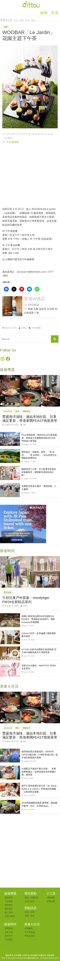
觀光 (27, 897)
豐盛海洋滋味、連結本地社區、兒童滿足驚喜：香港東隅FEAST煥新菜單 (29, 419)
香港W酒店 (34, 298)
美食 (32, 901)
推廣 (28, 20)
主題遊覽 (9, 901)
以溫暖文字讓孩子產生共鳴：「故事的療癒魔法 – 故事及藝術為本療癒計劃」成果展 (39, 771)
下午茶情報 (12, 142)
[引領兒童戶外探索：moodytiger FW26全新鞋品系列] (30, 557)
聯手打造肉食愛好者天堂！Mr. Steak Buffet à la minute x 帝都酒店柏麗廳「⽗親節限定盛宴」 (39, 788)
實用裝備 (7, 592)
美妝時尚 (9, 935)
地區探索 (9, 897)
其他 (16, 20)
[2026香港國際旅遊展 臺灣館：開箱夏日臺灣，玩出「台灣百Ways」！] (10, 801)
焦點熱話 (9, 908)
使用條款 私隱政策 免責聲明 (42, 955)
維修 (33, 20)
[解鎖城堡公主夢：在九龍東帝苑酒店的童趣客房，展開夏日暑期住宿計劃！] (10, 467)
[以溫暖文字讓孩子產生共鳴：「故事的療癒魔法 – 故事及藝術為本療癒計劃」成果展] (10, 767)
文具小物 (9, 932)
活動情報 (51, 897)
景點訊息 (6, 20)
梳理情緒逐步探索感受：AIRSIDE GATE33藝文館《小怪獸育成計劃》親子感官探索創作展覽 (40, 754)
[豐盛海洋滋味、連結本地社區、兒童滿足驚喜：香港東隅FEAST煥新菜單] (30, 376)
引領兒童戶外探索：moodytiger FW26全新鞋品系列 (25, 600)
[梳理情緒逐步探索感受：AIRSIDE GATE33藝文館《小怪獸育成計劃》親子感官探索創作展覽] (10, 750)
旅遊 (44, 13)
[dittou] (31, 2)
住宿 (27, 901)
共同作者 (26, 955)
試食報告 (29, 928)
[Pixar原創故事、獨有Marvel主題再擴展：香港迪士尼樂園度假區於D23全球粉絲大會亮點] (10, 433)
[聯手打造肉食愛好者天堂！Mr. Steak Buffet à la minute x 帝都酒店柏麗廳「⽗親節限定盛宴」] (10, 784)
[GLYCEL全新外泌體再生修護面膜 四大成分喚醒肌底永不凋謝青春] (10, 648)
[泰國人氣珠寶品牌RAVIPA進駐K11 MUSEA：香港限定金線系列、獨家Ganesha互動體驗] (10, 614)
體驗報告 (26, 411)
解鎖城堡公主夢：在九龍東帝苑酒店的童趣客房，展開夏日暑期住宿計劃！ (39, 472)
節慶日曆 (51, 901)
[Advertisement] (30, 176)
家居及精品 (30, 935)
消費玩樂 (34, 897)
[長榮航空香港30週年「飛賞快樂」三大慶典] (10, 484)
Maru (25, 605)
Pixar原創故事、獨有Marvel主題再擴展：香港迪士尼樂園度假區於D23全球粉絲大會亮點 (39, 438)
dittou (24, 328)
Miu (24, 424)
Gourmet (8, 411)
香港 (17, 411)
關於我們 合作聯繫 (14, 955)
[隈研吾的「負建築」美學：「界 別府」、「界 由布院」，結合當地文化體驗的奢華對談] (10, 450)
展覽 (22, 20)
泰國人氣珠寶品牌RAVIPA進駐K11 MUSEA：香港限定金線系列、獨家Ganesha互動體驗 (38, 619)
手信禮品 (9, 939)
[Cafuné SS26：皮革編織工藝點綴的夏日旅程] (10, 631)
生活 (54, 13)
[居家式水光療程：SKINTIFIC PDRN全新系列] (10, 664)
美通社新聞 (10, 916)
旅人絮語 (9, 912)
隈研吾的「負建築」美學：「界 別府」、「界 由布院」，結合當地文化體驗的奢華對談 (39, 455)
